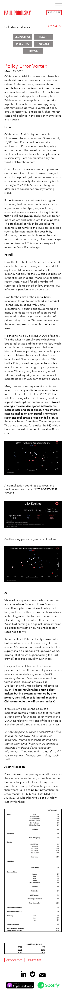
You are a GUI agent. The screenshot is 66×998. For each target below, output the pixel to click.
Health (43, 37)
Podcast (43, 44)
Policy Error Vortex (25, 66)
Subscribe (54, 12)
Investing (22, 44)
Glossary (53, 26)
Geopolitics (22, 37)
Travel (33, 51)
